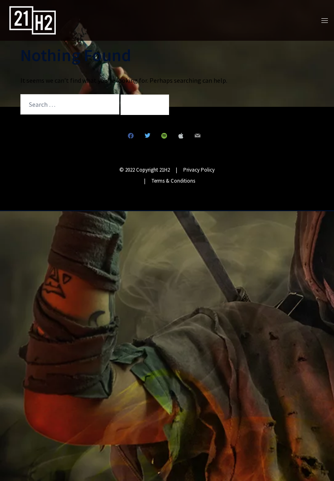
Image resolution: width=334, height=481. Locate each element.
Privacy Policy (199, 169)
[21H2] (32, 19)
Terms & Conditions (173, 180)
